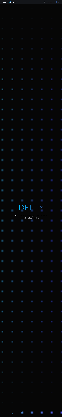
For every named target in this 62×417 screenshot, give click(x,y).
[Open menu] (59, 2)
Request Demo (52, 2)
